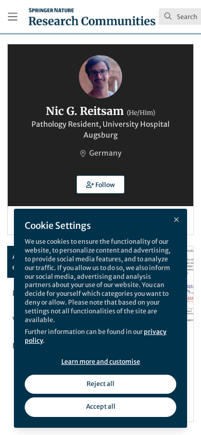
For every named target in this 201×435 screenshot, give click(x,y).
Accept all (100, 406)
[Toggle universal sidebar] (12, 16)
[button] (100, 184)
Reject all (100, 384)
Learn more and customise (100, 361)
